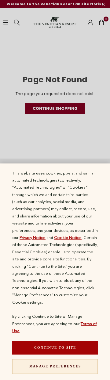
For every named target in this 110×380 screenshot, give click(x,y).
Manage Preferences (55, 366)
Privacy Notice (33, 237)
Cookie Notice (68, 237)
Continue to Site (55, 347)
